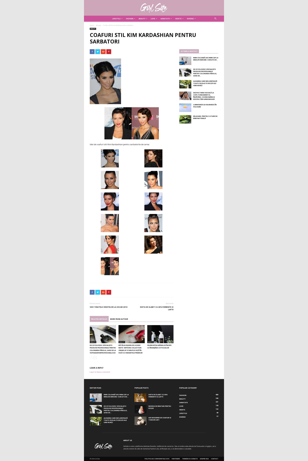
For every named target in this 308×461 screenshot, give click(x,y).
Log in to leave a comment (100, 372)
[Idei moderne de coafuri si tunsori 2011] (141, 421)
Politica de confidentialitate (157, 459)
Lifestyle (116, 18)
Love (153, 18)
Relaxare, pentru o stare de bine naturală (205, 117)
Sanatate (165, 18)
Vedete (178, 18)
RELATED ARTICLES (99, 319)
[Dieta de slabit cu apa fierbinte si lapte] (141, 397)
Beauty (142, 18)
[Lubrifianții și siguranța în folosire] (185, 108)
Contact (214, 459)
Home (92, 25)
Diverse (190, 18)
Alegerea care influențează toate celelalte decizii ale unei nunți (205, 83)
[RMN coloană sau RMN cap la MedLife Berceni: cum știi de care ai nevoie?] (185, 61)
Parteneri (176, 459)
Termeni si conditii (190, 459)
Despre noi (204, 459)
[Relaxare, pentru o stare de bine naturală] (185, 119)
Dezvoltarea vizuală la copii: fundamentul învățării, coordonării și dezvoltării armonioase (204, 96)
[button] (215, 19)
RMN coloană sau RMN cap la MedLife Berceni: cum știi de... (205, 59)
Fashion (129, 18)
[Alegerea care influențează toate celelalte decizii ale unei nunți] (185, 84)
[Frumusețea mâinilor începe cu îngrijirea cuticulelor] (160, 334)
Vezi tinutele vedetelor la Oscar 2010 (108, 307)
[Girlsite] (154, 8)
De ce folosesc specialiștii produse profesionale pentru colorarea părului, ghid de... (205, 72)
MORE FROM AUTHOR (119, 319)
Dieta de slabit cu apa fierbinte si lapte (156, 308)
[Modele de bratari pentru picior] (141, 409)
